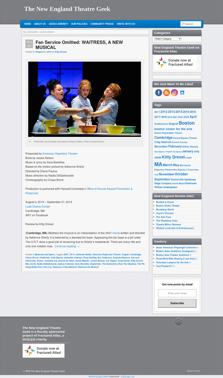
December (161, 146)
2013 (171, 111)
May (176, 165)
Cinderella (45, 257)
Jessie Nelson (98, 260)
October (181, 174)
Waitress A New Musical (65, 266)
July (196, 151)
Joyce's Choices (165, 213)
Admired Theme (193, 371)
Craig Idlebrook (162, 142)
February (175, 146)
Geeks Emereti (58, 24)
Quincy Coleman (66, 263)
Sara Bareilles (82, 263)
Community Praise (102, 24)
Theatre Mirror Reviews (168, 224)
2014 (178, 111)
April (193, 116)
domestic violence (73, 257)
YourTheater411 (164, 266)
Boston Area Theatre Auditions (172, 254)
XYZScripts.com (128, 376)
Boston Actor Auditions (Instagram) (175, 251)
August (125, 254)
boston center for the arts (173, 129)
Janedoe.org (51, 260)
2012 (163, 111)
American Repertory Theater (106, 254)
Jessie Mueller (82, 260)
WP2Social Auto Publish (99, 376)
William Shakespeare (165, 187)
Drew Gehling (90, 257)
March (168, 164)
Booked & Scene (165, 202)
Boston (187, 122)
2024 (180, 117)
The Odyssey (129, 263)
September (95, 263)
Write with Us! (126, 24)
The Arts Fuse (163, 217)
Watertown (191, 183)
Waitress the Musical (88, 266)
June (157, 157)
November (166, 174)
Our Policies (79, 24)
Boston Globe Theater (168, 205)
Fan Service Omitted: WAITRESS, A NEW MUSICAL (79, 44)
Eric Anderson (105, 257)
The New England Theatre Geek (67, 8)
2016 (193, 112)
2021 (175, 117)
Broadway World (165, 209)
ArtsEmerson (161, 123)
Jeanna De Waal (66, 260)
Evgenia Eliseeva (121, 257)
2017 (157, 117)
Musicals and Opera (45, 254)
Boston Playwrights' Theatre (168, 132)
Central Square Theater (185, 137)
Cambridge (135, 254)
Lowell (188, 157)
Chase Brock (32, 257)
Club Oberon (57, 257)
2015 (72, 254)
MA (27, 263)
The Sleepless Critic (167, 220)
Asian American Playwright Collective (176, 247)
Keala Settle (124, 260)
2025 (186, 117)
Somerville (177, 179)
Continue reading (67, 246)
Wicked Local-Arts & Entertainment (175, 228)
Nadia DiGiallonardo (47, 263)
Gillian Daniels (190, 146)
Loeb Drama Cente (37, 206)
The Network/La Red (112, 263)
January (187, 151)
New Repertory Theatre (183, 169)
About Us (40, 24)
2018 (164, 117)
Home (27, 24)
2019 (169, 117)
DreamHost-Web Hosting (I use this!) (175, 258)
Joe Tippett (111, 260)
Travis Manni (178, 183)
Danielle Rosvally (179, 142)
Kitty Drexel (61, 51)
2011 (157, 112)
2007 (66, 254)
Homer (40, 260)
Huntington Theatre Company (168, 151)
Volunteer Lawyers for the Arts (172, 262)
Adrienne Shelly (83, 254)
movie (33, 263)
